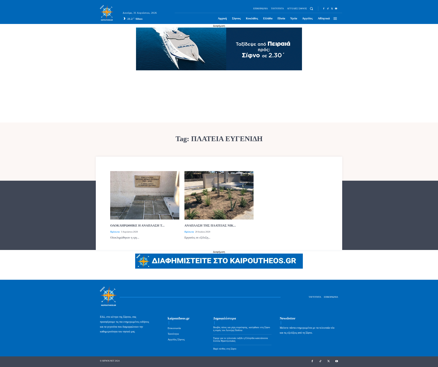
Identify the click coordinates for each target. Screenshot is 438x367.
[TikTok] (328, 9)
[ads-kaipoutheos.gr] (219, 267)
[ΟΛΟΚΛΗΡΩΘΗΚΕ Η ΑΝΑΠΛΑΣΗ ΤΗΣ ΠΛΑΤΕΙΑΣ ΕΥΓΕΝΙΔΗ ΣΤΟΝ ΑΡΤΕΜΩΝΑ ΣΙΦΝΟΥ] (144, 195)
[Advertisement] (219, 97)
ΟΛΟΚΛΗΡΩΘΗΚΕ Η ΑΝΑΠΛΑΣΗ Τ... (137, 225)
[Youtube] (336, 9)
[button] (311, 8)
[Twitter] (332, 9)
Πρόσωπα (115, 231)
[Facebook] (324, 9)
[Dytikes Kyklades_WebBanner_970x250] (219, 69)
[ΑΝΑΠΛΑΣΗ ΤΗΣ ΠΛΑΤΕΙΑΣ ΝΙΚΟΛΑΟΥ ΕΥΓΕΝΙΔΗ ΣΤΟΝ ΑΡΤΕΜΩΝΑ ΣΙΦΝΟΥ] (219, 195)
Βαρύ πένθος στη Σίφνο (224, 348)
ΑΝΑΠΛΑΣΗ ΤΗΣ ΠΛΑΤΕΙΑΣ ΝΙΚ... (210, 225)
